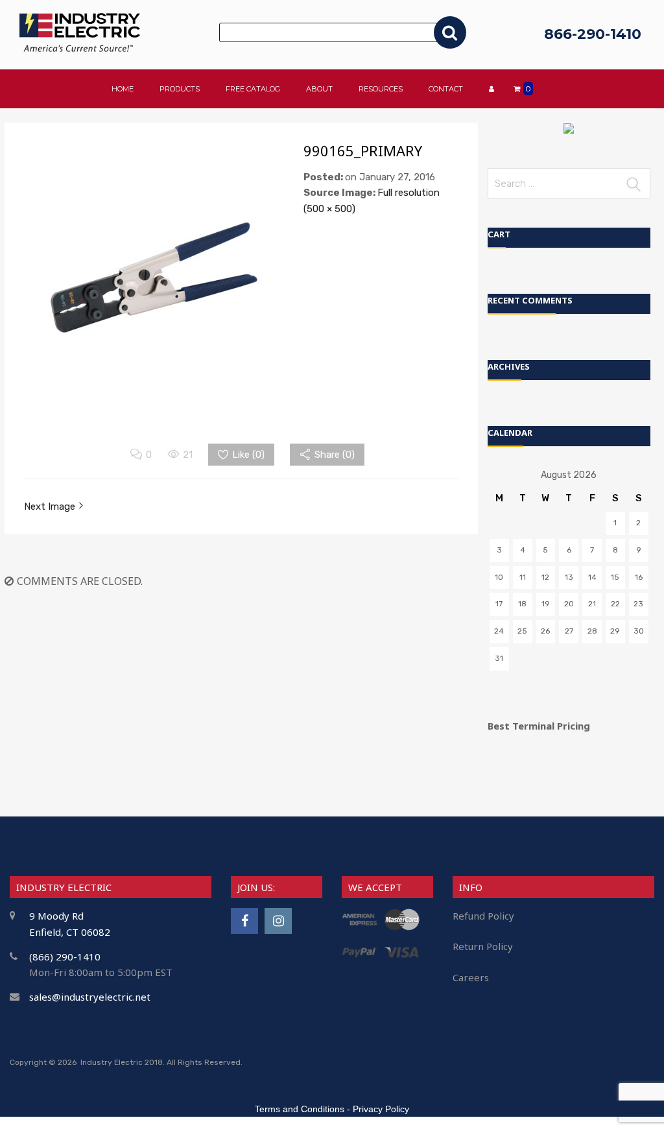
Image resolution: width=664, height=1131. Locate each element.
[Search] (450, 32)
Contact (446, 88)
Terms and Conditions (299, 1109)
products (180, 88)
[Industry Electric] (79, 48)
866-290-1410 (592, 34)
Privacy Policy (381, 1109)
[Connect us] (244, 920)
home (123, 88)
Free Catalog (253, 88)
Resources (381, 88)
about (319, 88)
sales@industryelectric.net (89, 996)
